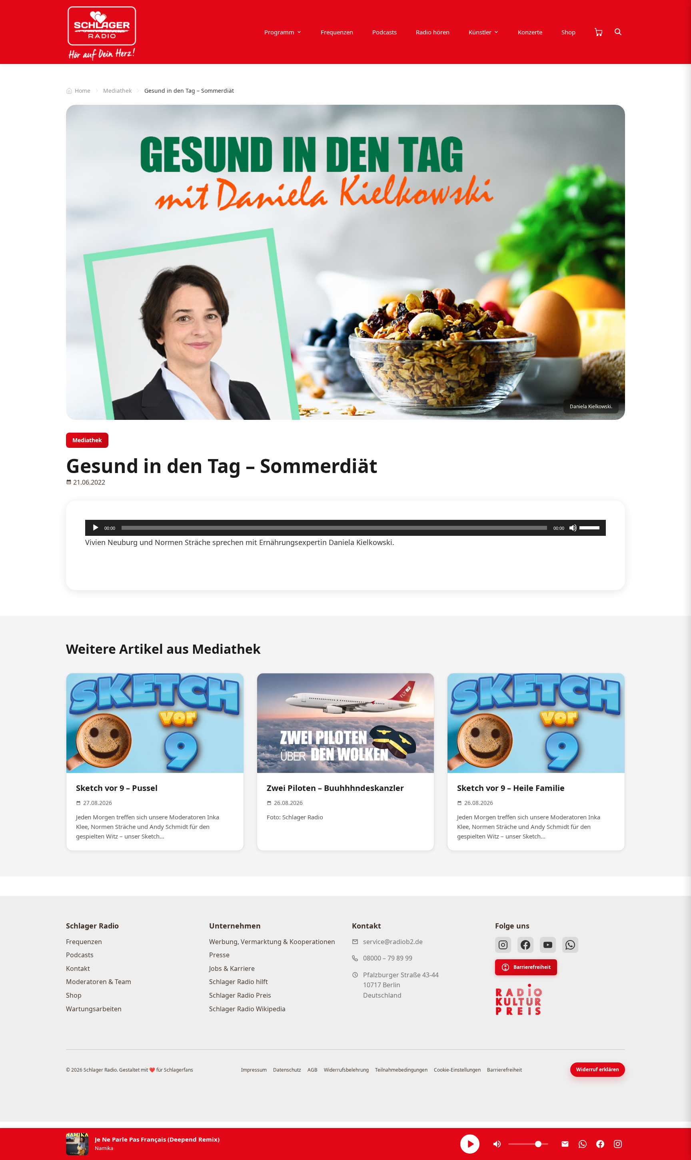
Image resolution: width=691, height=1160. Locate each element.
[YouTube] (548, 945)
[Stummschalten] (573, 528)
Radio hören (432, 32)
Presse (219, 954)
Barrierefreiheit (532, 967)
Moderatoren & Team (98, 981)
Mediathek (117, 90)
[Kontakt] (565, 1144)
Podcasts (384, 32)
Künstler (480, 32)
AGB (313, 1069)
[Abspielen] (469, 1144)
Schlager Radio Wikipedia (247, 1008)
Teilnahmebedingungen (401, 1069)
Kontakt (78, 968)
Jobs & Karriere (232, 968)
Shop (568, 32)
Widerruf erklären (597, 1069)
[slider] (590, 527)
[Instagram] (503, 945)
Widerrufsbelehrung (346, 1069)
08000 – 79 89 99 (387, 958)
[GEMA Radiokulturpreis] (519, 999)
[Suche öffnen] (618, 32)
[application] (345, 528)
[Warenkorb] (598, 32)
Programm (279, 32)
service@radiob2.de (393, 941)
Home (82, 90)
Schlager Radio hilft (238, 981)
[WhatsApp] (570, 945)
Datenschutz (287, 1069)
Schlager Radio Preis (240, 995)
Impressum (254, 1069)
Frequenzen (337, 32)
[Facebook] (525, 945)
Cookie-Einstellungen (457, 1069)
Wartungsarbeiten (94, 1008)
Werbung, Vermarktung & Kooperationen (272, 941)
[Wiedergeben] (96, 528)
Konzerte (530, 32)
